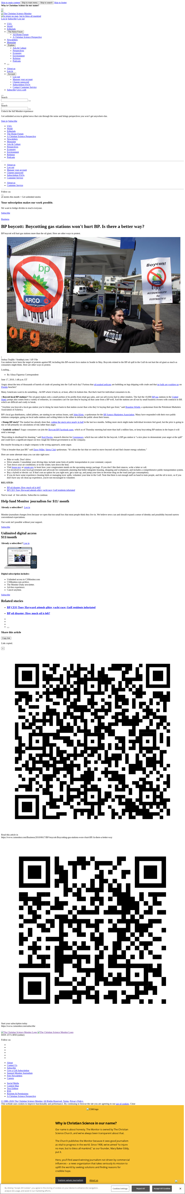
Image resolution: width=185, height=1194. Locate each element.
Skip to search (46, 3)
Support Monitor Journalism (20, 1073)
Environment (19, 56)
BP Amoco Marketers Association (118, 414)
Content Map (13, 1086)
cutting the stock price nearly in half (67, 422)
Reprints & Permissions (17, 1093)
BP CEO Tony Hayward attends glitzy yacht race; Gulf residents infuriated (41, 490)
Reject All (140, 1188)
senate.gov (29, 467)
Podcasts (17, 61)
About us (11, 68)
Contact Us (12, 1065)
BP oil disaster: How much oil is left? (24, 487)
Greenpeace (78, 437)
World (10, 26)
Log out (21, 19)
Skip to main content (10, 2)
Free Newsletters (14, 1075)
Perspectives (18, 50)
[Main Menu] (2, 8)
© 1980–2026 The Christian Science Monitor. (22, 1101)
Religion (17, 58)
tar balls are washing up (168, 384)
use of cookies (122, 1104)
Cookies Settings (120, 1188)
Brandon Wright (132, 407)
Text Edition (12, 1088)
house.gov (16, 467)
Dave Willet (39, 449)
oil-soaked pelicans (102, 384)
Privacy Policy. (77, 1101)
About (10, 1062)
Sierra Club (51, 449)
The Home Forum (15, 32)
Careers (10, 1078)
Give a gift (21, 90)
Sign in (4, 121)
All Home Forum (20, 34)
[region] (92, 1189)
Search (4, 97)
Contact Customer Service (25, 87)
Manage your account (23, 79)
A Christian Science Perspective (27, 37)
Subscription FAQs (21, 84)
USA (9, 23)
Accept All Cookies (162, 1188)
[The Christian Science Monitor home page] (92, 13)
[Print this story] (8, 627)
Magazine (11, 42)
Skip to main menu (29, 3)
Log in (4, 19)
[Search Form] (8, 64)
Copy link (6, 638)
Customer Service (15, 178)
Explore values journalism (70, 1180)
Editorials (11, 29)
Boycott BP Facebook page (60, 429)
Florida (4, 387)
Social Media (13, 1083)
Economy (17, 53)
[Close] (2, 95)
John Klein (79, 414)
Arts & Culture (19, 48)
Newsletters (12, 39)
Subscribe (12, 19)
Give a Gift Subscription (18, 1070)
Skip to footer (60, 2)
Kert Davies (47, 437)
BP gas (155, 397)
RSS (9, 1091)
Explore (11, 45)
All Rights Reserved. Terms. (56, 1101)
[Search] (29, 100)
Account (11, 74)
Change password (21, 82)
